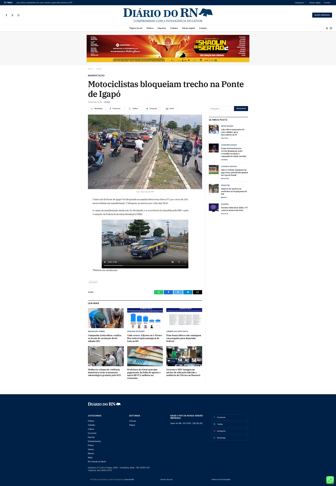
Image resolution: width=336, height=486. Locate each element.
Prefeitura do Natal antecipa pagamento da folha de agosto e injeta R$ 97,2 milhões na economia (144, 373)
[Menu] (331, 28)
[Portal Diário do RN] (168, 15)
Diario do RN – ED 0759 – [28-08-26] (186, 423)
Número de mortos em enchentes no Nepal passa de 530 (234, 191)
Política (149, 28)
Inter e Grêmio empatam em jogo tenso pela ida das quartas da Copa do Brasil (234, 172)
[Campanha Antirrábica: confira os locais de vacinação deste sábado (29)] (106, 318)
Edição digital (314, 3)
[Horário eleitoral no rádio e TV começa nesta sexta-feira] (214, 207)
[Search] (327, 28)
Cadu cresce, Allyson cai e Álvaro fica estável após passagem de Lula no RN (144, 338)
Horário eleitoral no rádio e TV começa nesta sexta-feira (234, 208)
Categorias (299, 3)
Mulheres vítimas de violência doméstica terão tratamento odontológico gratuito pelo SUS (104, 372)
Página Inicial (136, 28)
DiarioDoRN (129, 479)
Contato (327, 3)
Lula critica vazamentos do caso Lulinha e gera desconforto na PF (232, 132)
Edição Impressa (322, 15)
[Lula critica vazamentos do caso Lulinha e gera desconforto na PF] (214, 129)
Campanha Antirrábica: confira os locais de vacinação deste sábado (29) (104, 338)
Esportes (162, 28)
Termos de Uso (166, 479)
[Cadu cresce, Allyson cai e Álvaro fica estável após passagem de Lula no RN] (145, 318)
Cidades (174, 28)
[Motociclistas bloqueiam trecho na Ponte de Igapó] (145, 152)
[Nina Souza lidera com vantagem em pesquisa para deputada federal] (184, 318)
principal (93, 282)
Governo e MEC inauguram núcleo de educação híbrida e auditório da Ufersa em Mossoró (183, 372)
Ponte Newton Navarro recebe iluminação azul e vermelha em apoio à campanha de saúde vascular (49, 3)
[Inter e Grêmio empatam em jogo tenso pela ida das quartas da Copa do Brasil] (214, 169)
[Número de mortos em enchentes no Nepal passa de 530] (214, 188)
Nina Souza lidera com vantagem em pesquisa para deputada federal (183, 338)
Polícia (107, 102)
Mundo (224, 197)
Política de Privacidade (221, 479)
